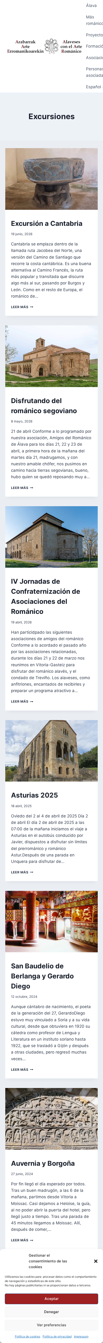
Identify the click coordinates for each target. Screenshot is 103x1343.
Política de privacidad (57, 1336)
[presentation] (51, 179)
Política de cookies (27, 1336)
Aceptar (52, 1298)
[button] (95, 1261)
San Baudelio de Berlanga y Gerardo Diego (42, 976)
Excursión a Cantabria (46, 223)
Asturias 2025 (34, 795)
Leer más (22, 307)
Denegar (51, 1312)
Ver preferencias (51, 1325)
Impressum (81, 1336)
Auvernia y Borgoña (43, 1163)
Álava (91, 5)
